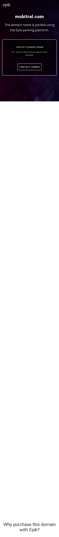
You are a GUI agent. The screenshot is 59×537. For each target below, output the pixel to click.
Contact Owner (29, 66)
